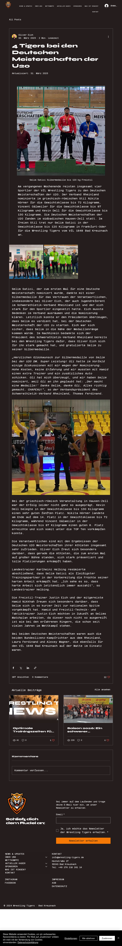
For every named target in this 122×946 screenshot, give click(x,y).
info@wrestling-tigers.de (68, 857)
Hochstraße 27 (60, 861)
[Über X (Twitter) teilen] (20, 667)
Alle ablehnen (88, 938)
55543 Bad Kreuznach (64, 864)
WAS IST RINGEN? (15, 869)
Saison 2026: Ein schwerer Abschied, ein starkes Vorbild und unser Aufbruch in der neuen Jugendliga (87, 729)
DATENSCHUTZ (59, 886)
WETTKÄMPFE (12, 860)
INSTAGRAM (12, 879)
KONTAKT (10, 872)
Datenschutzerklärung (28, 942)
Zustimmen (107, 938)
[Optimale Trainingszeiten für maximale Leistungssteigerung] (33, 709)
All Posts (15, 19)
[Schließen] (118, 938)
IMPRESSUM (58, 879)
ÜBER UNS (10, 857)
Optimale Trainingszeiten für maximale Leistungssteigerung (33, 729)
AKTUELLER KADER (15, 863)
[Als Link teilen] (35, 667)
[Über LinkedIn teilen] (27, 667)
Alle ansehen (102, 689)
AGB (54, 883)
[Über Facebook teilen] (13, 667)
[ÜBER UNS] (46, 857)
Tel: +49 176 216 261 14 (67, 867)
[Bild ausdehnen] (26, 262)
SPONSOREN (11, 866)
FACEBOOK (10, 883)
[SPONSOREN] (46, 866)
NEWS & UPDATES (14, 854)
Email (60, 814)
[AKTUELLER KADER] (46, 863)
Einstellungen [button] (71, 938)
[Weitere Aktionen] (108, 36)
